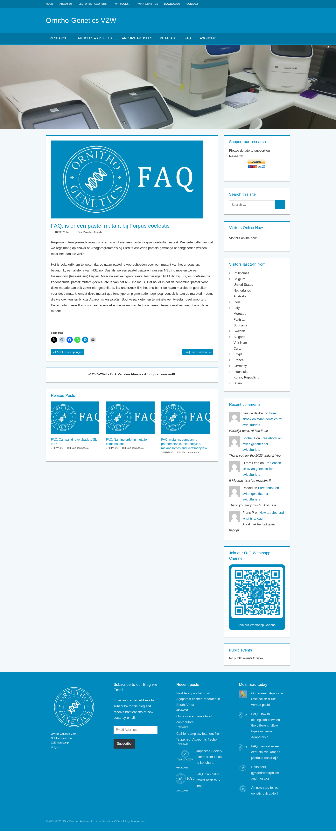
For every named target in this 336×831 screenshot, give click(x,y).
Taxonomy (207, 38)
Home (49, 3)
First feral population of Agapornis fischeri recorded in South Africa (198, 699)
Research (58, 38)
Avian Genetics (147, 3)
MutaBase (168, 38)
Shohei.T (248, 438)
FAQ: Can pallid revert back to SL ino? (208, 780)
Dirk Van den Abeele (89, 232)
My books (122, 3)
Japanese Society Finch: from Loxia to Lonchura (209, 757)
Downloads (172, 3)
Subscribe (124, 743)
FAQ (188, 38)
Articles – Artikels (95, 38)
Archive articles (137, 38)
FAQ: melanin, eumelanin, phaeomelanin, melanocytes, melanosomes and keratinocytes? (184, 444)
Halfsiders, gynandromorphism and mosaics (265, 773)
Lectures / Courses (93, 3)
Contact (192, 3)
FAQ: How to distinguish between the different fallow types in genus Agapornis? (265, 725)
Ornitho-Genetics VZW (81, 20)
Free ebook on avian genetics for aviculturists (262, 419)
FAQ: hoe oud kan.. (196, 352)
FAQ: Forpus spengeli (68, 352)
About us (66, 3)
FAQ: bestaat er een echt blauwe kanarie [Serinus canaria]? (265, 752)
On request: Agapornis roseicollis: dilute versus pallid (267, 699)
